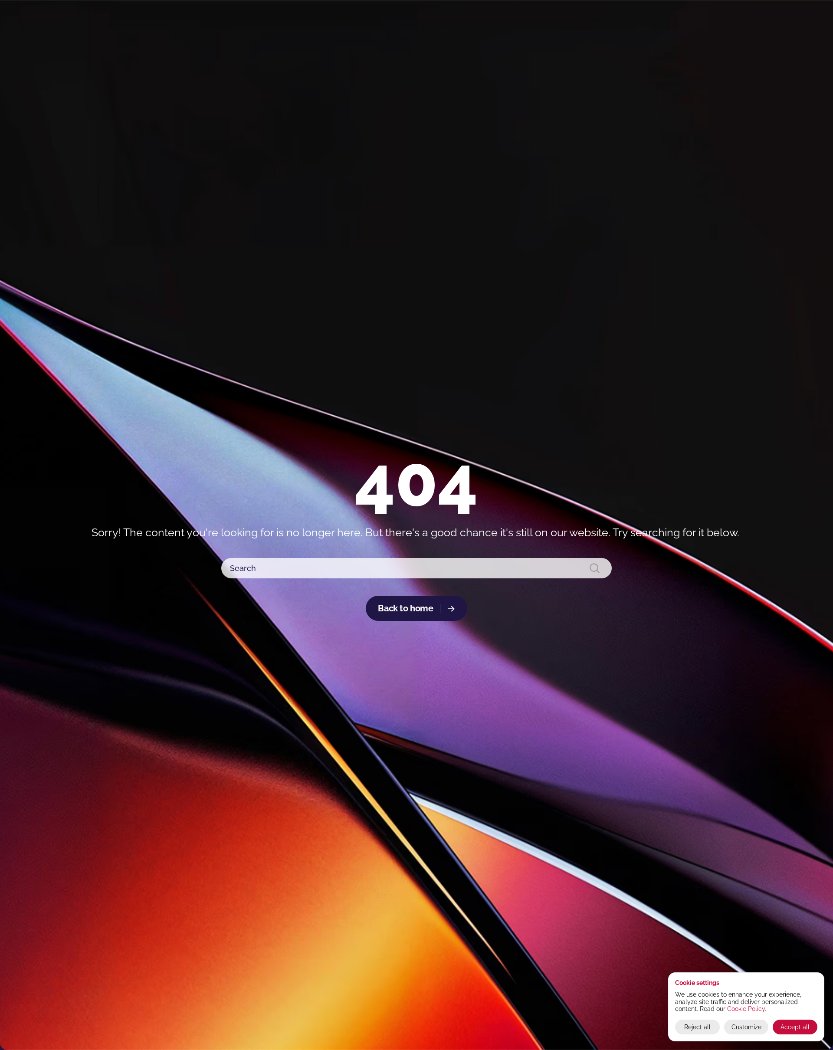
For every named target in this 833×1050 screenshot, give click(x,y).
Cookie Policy (746, 1008)
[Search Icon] (417, 568)
